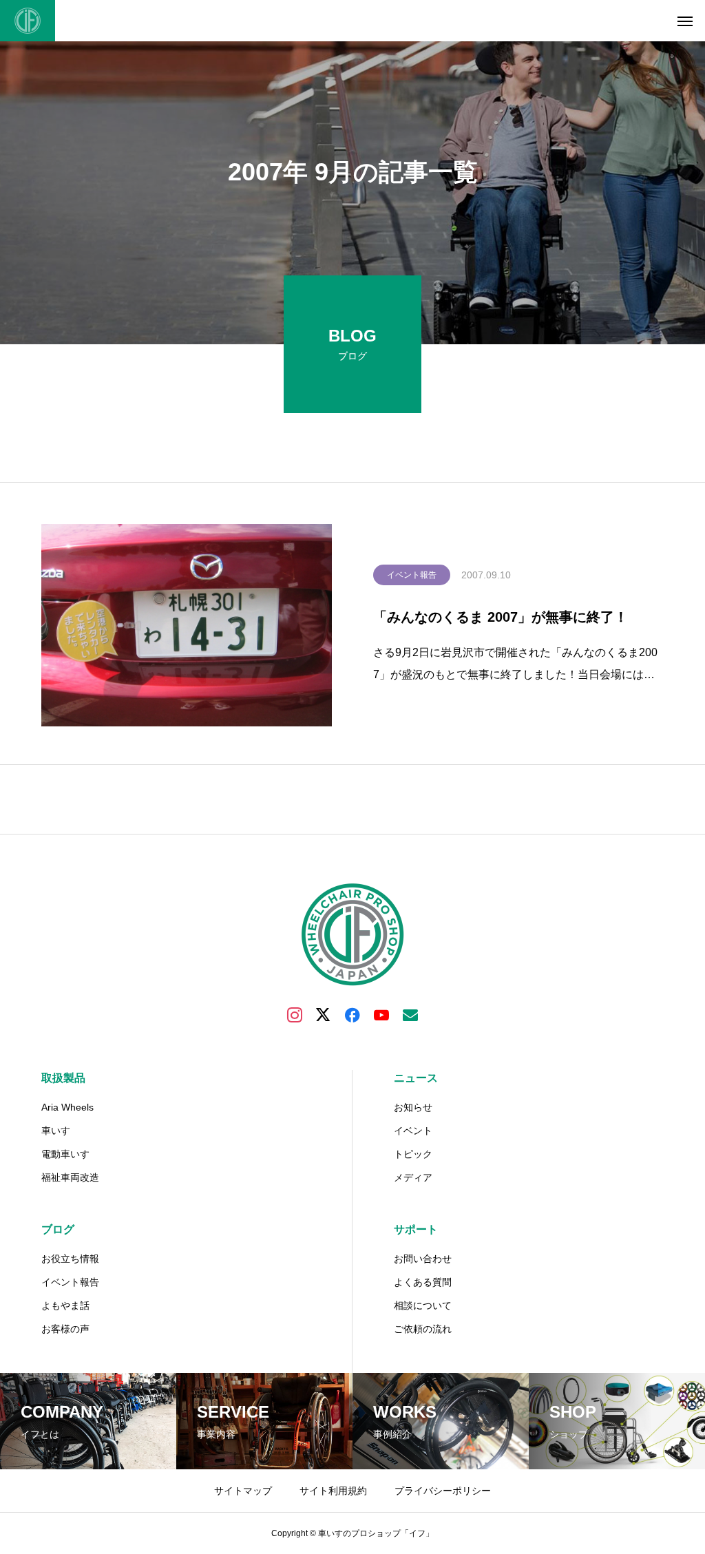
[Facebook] (352, 1014)
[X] (323, 1014)
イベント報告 (411, 575)
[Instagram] (294, 1014)
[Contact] (410, 1014)
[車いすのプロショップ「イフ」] (27, 20)
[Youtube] (381, 1014)
